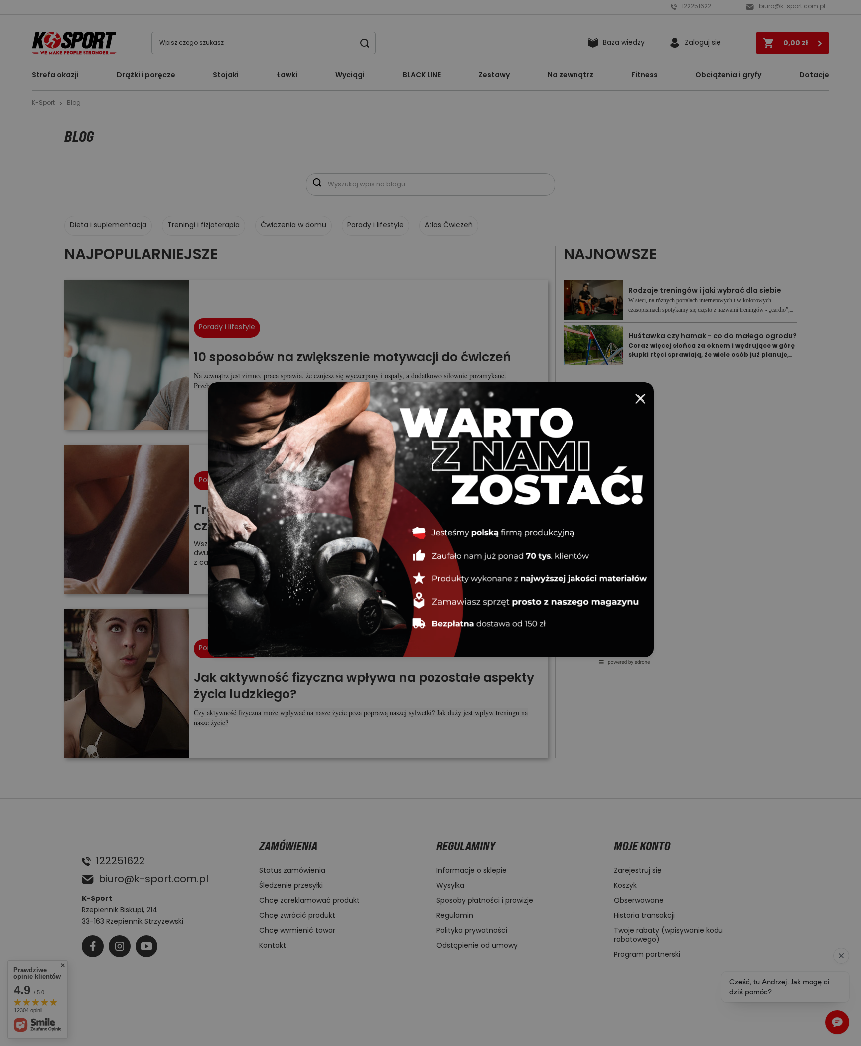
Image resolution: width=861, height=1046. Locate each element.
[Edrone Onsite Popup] (430, 523)
